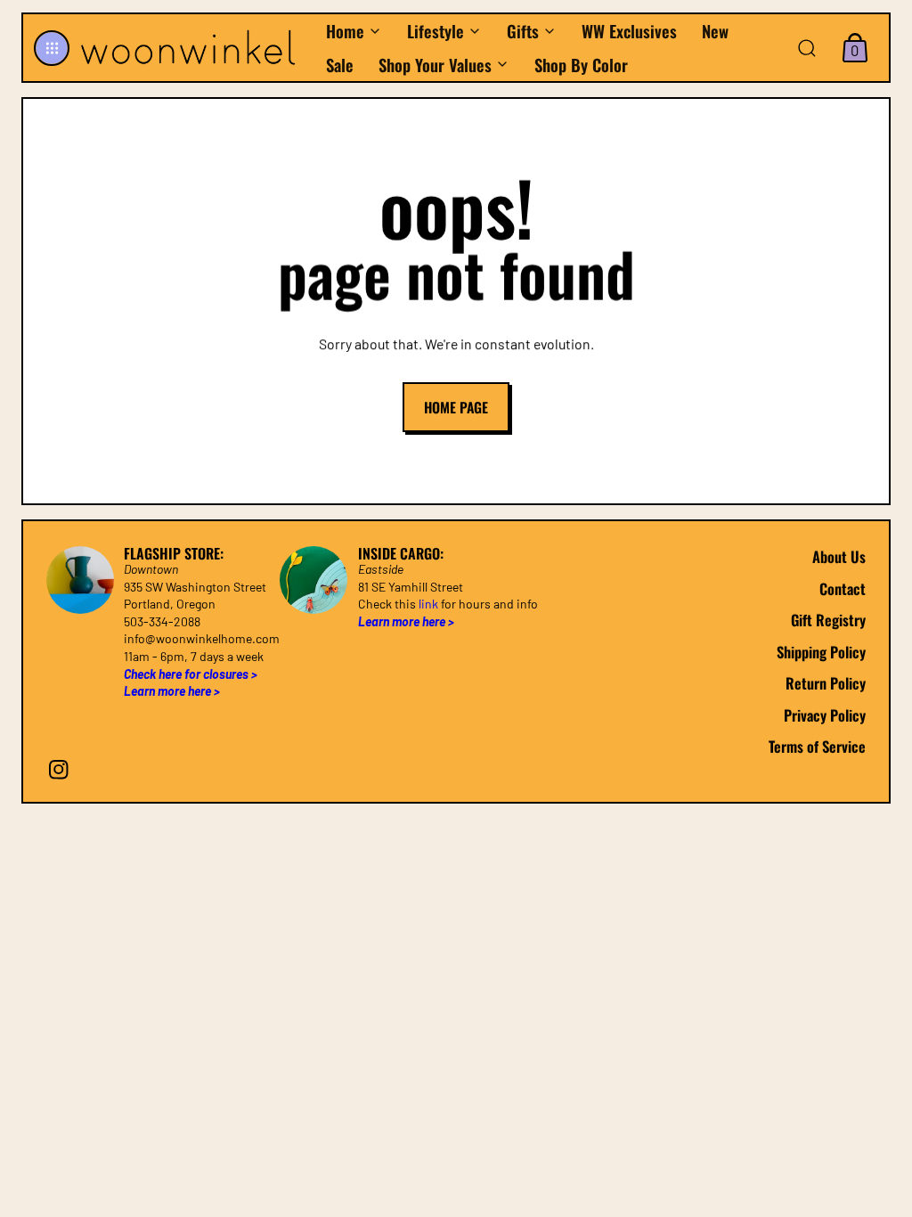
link (428, 604)
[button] (51, 48)
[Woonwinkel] (193, 47)
